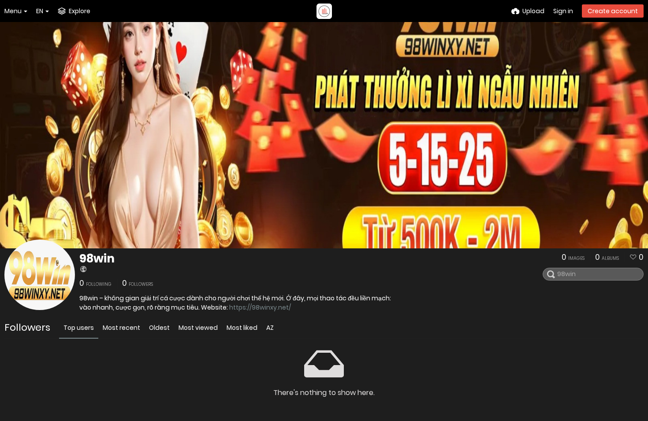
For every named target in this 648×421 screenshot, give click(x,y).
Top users (78, 327)
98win (97, 258)
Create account (613, 11)
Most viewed (198, 327)
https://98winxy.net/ (260, 307)
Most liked (242, 327)
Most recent (121, 327)
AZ (270, 327)
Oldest (159, 327)
